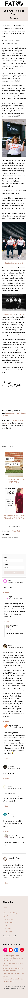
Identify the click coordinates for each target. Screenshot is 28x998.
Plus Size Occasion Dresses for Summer (13, 964)
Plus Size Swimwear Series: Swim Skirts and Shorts (13, 980)
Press (6, 925)
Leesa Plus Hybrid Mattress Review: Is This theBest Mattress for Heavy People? (13, 958)
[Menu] (2, 3)
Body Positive (5, 446)
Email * (6, 564)
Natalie (6, 314)
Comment (5, 535)
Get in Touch (9, 922)
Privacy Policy (16, 531)
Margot (12, 314)
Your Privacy (8, 931)
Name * (6, 557)
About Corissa (9, 919)
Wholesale (8, 928)
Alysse (22, 314)
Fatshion (11, 446)
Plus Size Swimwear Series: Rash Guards (13, 975)
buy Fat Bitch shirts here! (14, 263)
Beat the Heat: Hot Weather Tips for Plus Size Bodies (13, 970)
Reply (7, 592)
